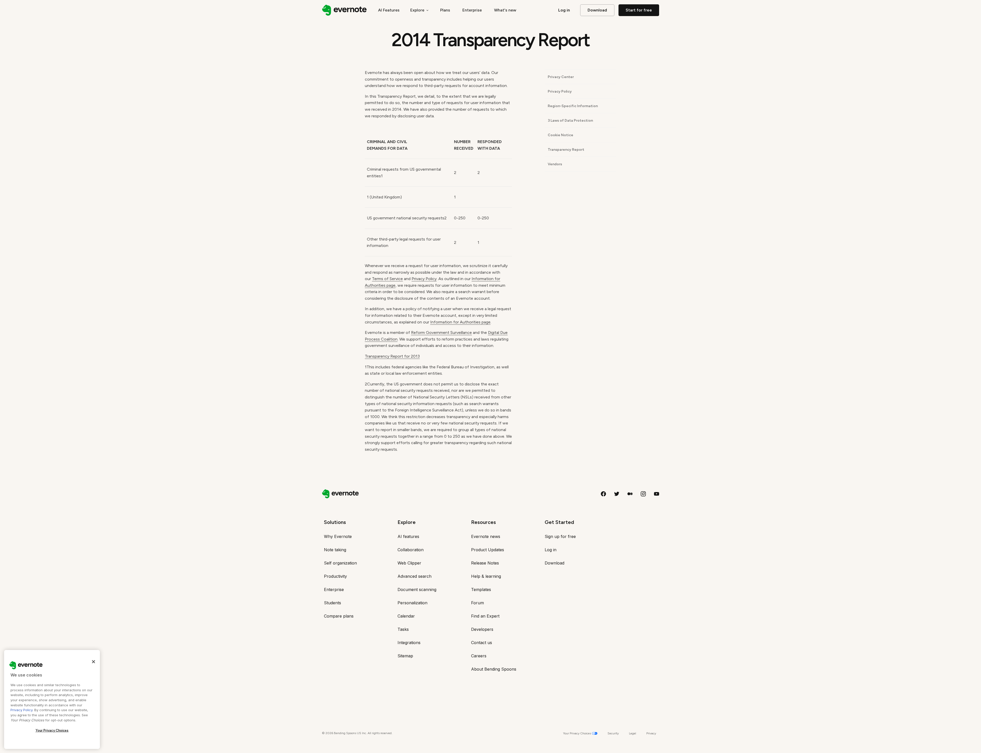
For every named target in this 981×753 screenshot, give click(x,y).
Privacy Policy (424, 278)
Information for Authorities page (460, 322)
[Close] (93, 661)
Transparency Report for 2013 (392, 356)
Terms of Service (387, 278)
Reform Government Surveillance (441, 332)
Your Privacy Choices (52, 730)
